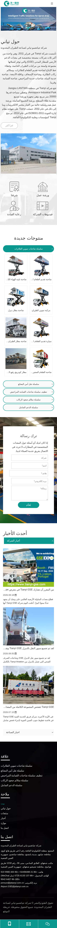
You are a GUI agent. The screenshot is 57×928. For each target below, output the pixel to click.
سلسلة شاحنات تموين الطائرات (28, 249)
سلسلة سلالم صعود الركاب (28, 399)
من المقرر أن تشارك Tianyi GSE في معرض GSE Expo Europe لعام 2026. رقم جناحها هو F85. (28, 589)
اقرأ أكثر (9, 125)
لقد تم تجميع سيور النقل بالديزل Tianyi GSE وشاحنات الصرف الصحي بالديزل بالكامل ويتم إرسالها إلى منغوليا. (28, 648)
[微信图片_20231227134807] (28, 153)
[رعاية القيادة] (14, 205)
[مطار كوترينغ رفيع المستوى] (15, 358)
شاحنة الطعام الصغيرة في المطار (41, 372)
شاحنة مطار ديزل (16, 310)
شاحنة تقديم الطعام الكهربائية (41, 279)
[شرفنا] (14, 186)
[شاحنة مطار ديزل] (15, 296)
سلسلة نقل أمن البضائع (28, 384)
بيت (3, 803)
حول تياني (6, 808)
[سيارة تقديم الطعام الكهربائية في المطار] (41, 327)
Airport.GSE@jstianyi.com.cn (14, 886)
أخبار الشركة (13, 540)
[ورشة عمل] (43, 186)
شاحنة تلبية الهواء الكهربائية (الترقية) (15, 279)
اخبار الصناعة (12, 732)
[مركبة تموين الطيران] (41, 296)
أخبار (3, 818)
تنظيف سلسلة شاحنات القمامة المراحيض (28, 392)
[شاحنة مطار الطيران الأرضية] (15, 327)
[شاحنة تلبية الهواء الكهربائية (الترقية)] (15, 265)
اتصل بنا (5, 828)
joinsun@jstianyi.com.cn (12, 883)
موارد (3, 823)
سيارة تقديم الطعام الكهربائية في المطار (41, 341)
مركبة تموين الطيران (41, 310)
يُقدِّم (28, 505)
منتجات (4, 813)
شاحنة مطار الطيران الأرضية (15, 341)
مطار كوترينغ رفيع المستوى (15, 372)
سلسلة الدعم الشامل (28, 407)
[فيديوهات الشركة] (43, 205)
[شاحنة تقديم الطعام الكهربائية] (41, 265)
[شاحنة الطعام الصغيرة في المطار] (41, 358)
